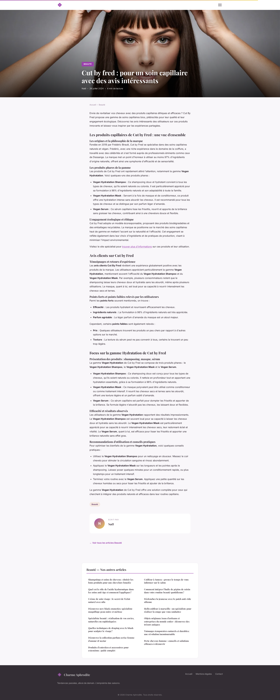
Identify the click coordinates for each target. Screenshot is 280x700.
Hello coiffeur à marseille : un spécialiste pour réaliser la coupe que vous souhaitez (167, 610)
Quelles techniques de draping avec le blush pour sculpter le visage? (110, 630)
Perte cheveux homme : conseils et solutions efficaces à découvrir (166, 642)
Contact (219, 674)
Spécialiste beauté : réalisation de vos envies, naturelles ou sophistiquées (111, 620)
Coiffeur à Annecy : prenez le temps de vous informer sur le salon (166, 581)
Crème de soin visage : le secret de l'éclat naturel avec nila (109, 600)
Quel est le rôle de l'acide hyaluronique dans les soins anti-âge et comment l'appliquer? (111, 591)
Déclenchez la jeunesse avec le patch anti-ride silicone (167, 600)
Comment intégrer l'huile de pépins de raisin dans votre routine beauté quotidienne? (167, 591)
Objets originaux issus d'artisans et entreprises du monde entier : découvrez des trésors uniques (166, 621)
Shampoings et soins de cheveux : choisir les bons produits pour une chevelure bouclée (110, 581)
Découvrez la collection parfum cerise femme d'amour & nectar (111, 639)
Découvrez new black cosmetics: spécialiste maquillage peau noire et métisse (110, 610)
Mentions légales (204, 674)
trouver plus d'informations (137, 246)
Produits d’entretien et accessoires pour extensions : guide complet (108, 649)
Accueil (93, 105)
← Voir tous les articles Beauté (106, 542)
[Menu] (220, 5)
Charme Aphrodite (77, 675)
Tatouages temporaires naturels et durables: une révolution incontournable (166, 633)
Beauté (88, 64)
